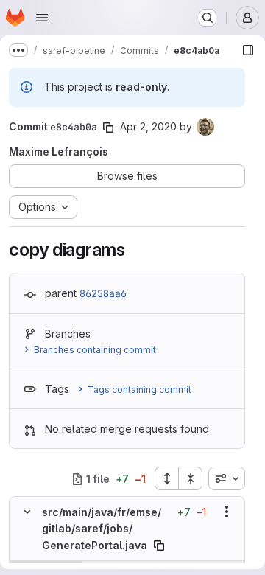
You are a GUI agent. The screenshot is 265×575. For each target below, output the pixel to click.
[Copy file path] (159, 545)
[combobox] (226, 478)
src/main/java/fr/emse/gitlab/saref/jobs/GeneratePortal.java (101, 528)
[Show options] (227, 511)
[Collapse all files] (190, 478)
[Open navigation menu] (42, 17)
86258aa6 (103, 293)
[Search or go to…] (207, 18)
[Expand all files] (166, 478)
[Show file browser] (248, 50)
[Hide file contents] (27, 511)
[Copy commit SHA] (108, 127)
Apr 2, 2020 (148, 126)
